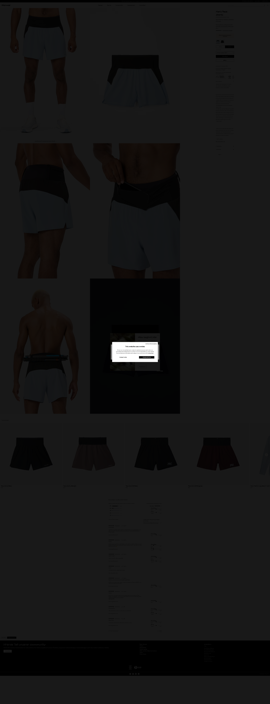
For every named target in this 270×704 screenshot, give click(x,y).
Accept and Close (147, 357)
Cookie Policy (151, 353)
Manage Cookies (123, 357)
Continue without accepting (151, 343)
